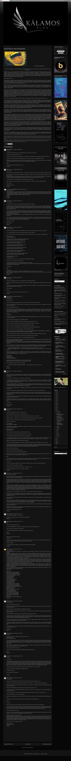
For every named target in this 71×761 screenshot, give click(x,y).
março (57, 433)
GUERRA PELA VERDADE (60, 371)
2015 (56, 407)
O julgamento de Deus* (58, 293)
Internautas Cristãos (59, 345)
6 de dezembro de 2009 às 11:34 (17, 473)
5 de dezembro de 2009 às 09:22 (22, 189)
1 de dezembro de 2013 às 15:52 (17, 521)
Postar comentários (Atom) (29, 747)
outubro (57, 426)
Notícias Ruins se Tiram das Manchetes (60, 415)
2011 (56, 439)
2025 (56, 393)
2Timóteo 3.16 (58, 368)
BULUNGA (57, 338)
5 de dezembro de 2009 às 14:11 (17, 296)
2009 (56, 442)
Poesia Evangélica (59, 342)
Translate (62, 282)
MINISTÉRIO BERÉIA (59, 353)
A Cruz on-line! (58, 364)
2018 (56, 403)
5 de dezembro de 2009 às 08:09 (17, 169)
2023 (56, 396)
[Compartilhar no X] (10, 143)
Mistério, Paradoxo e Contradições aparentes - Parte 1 (60, 304)
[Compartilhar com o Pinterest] (12, 143)
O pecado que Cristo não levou (60, 372)
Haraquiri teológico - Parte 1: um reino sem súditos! (59, 319)
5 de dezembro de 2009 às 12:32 (17, 277)
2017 (56, 404)
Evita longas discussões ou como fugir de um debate (59, 295)
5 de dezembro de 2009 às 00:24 (17, 149)
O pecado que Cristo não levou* (59, 300)
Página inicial (27, 744)
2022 (56, 397)
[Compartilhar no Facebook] (11, 143)
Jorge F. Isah (9, 169)
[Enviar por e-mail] (8, 143)
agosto (57, 429)
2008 (56, 443)
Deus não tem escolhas (58, 307)
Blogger (46, 753)
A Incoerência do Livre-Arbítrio (59, 306)
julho (57, 430)
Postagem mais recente (8, 744)
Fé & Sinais (56, 317)
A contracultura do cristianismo (60, 354)
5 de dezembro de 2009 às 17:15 (17, 371)
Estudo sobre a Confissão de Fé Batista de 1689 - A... (60, 417)
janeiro (57, 436)
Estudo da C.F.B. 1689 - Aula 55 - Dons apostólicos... (60, 420)
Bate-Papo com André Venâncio (59, 321)
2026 (56, 391)
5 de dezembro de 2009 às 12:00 (17, 227)
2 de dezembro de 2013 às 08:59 (17, 633)
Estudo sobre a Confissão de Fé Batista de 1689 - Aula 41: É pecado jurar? (60, 290)
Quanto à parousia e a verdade (59, 301)
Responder (8, 166)
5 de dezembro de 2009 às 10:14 (17, 200)
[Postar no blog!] (9, 143)
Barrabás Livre (58, 349)
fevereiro (58, 434)
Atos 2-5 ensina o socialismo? (60, 362)
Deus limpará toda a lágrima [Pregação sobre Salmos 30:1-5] (59, 288)
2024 (56, 394)
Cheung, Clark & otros (58, 275)
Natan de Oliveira (9, 149)
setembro (58, 427)
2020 (56, 400)
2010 (56, 440)
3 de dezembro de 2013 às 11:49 (17, 677)
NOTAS (55, 447)
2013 (56, 410)
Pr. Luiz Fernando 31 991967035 (12, 189)
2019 (56, 401)
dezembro (58, 411)
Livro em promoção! (58, 369)
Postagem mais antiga (47, 744)
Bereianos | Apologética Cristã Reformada (60, 361)
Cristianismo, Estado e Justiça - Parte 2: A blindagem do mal (60, 324)
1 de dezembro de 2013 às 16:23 (15, 536)
